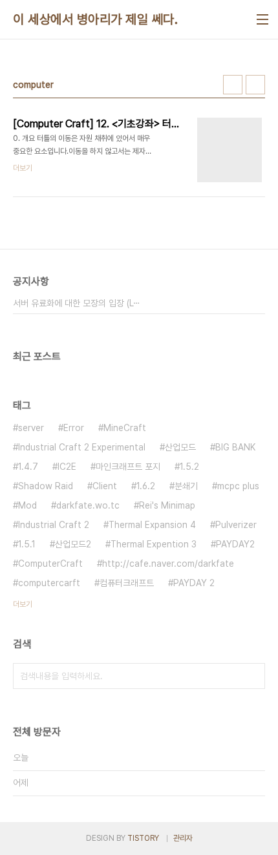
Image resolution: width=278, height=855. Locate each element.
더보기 (22, 604)
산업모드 (180, 447)
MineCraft (124, 428)
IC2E (67, 466)
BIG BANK (235, 447)
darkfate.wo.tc (88, 505)
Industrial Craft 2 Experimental (81, 447)
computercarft (49, 583)
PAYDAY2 (235, 544)
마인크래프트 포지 (128, 466)
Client (104, 486)
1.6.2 (145, 486)
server (31, 428)
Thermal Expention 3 (154, 544)
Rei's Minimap (167, 505)
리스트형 (255, 84)
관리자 (183, 838)
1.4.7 (28, 466)
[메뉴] (262, 19)
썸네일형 (232, 84)
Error (73, 428)
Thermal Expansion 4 (152, 525)
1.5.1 (27, 544)
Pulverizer (236, 525)
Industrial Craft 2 (53, 525)
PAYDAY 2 (194, 583)
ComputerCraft (50, 563)
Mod (27, 505)
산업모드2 (73, 544)
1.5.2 (189, 466)
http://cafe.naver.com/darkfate (168, 563)
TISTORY (143, 838)
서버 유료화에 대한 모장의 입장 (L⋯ (76, 303)
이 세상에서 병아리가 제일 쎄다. (95, 19)
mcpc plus (238, 486)
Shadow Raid (45, 486)
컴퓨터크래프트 (127, 583)
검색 (252, 676)
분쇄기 (186, 486)
